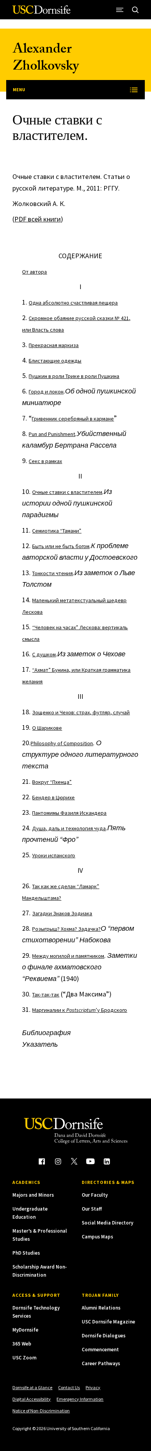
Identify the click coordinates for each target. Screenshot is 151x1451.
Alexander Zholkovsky (46, 59)
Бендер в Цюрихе (53, 797)
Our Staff (92, 1209)
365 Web (21, 1343)
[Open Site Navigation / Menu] (120, 9)
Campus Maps (97, 1236)
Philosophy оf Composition (62, 743)
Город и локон (46, 391)
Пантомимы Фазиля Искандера (69, 812)
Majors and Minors (33, 1195)
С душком (44, 654)
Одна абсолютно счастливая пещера (73, 302)
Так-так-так (45, 994)
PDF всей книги (37, 219)
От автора (34, 271)
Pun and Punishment (52, 434)
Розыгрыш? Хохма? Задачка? (66, 928)
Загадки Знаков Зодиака (62, 913)
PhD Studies (26, 1253)
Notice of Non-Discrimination (41, 1411)
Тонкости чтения (52, 573)
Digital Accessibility (31, 1399)
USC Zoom (24, 1357)
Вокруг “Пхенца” (52, 781)
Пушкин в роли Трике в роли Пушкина (74, 376)
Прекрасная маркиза (54, 345)
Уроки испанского (53, 855)
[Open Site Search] (135, 9)
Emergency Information (80, 1399)
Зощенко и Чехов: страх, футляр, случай (81, 712)
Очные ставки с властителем (67, 492)
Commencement (100, 1349)
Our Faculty (95, 1195)
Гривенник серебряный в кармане (73, 418)
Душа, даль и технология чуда (69, 828)
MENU (19, 89)
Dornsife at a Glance (32, 1387)
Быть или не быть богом (60, 546)
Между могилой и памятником (68, 955)
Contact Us (69, 1387)
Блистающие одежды (55, 360)
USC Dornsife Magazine (108, 1321)
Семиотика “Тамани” (56, 530)
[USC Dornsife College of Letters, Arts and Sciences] (41, 12)
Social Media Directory (107, 1222)
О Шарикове (47, 727)
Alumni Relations (101, 1308)
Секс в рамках (45, 461)
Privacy (93, 1387)
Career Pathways (101, 1363)
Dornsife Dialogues (103, 1335)
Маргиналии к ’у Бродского (79, 1010)
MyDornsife (25, 1330)
